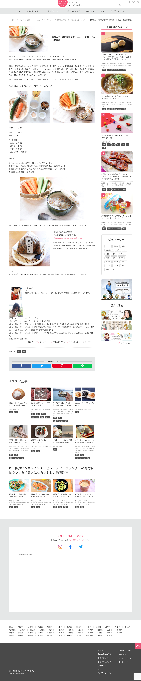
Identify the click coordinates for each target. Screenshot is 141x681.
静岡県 (90, 630)
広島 (108, 189)
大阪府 (21, 633)
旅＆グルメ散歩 (57, 447)
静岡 (19, 351)
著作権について (123, 662)
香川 (60, 417)
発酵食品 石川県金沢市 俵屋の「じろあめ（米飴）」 (63, 496)
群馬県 (98, 627)
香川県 (119, 633)
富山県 (32, 630)
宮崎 (33, 414)
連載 (102, 11)
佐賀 (77, 412)
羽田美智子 (109, 250)
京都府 (11, 633)
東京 (108, 144)
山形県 (59, 627)
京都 (11, 412)
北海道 (116, 246)
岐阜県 (80, 630)
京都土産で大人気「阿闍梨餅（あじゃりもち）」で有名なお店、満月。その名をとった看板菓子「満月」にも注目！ (116, 57)
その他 (109, 635)
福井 (38, 414)
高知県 (21, 635)
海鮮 (107, 269)
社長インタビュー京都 (119, 70)
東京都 (127, 627)
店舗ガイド (90, 11)
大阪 (15, 455)
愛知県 (100, 630)
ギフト (43, 414)
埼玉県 (108, 627)
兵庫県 (30, 633)
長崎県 (50, 635)
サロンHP (43, 342)
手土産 (65, 507)
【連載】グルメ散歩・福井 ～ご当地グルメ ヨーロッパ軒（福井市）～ (63, 442)
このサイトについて (125, 650)
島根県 (71, 633)
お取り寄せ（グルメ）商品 (83, 409)
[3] (117, 132)
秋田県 (50, 627)
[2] (117, 92)
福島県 (69, 627)
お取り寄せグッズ (73, 11)
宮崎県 (79, 635)
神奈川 (121, 258)
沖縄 (33, 451)
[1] (117, 51)
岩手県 (30, 627)
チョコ (108, 265)
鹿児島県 (89, 635)
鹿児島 (108, 262)
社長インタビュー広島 (119, 189)
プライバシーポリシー (125, 658)
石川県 (42, 630)
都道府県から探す (33, 11)
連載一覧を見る (126, 343)
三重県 (109, 630)
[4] (117, 170)
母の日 (47, 417)
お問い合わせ (123, 654)
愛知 (42, 417)
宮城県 (40, 627)
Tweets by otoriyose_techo (25, 554)
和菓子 (124, 262)
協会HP (31, 342)
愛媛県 (11, 635)
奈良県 (40, 633)
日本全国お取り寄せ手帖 (21, 670)
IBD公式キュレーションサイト (81, 342)
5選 (128, 144)
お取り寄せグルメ (53, 11)
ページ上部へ (138, 646)
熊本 (118, 144)
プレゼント (35, 417)
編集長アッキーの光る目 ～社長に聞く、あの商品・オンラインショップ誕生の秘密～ (63, 411)
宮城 (103, 228)
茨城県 (79, 627)
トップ (17, 11)
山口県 (100, 633)
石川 (55, 507)
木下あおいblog (59, 342)
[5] (117, 212)
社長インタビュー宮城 (114, 228)
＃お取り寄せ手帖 (76, 540)
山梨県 (61, 630)
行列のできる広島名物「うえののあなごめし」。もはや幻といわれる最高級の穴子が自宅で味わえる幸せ (116, 176)
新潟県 (22, 630)
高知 (107, 258)
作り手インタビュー (118, 11)
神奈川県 (12, 630)
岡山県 (80, 633)
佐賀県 (40, 635)
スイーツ (121, 254)
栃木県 (88, 627)
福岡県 (30, 635)
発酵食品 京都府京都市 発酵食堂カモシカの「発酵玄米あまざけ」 (85, 496)
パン (15, 412)
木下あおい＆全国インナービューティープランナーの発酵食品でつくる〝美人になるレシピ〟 (51, 20)
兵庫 (123, 144)
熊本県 (59, 635)
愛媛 (82, 455)
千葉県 (117, 627)
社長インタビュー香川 (60, 421)
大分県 (69, 635)
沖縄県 (100, 635)
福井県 (51, 630)
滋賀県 (119, 630)
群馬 (114, 269)
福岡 (103, 144)
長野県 (71, 630)
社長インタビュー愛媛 (82, 458)
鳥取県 (61, 633)
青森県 (21, 627)
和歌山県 (50, 633)
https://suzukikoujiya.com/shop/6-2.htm (67, 238)
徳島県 (109, 633)
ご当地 (116, 265)
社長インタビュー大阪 (16, 458)
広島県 (90, 633)
